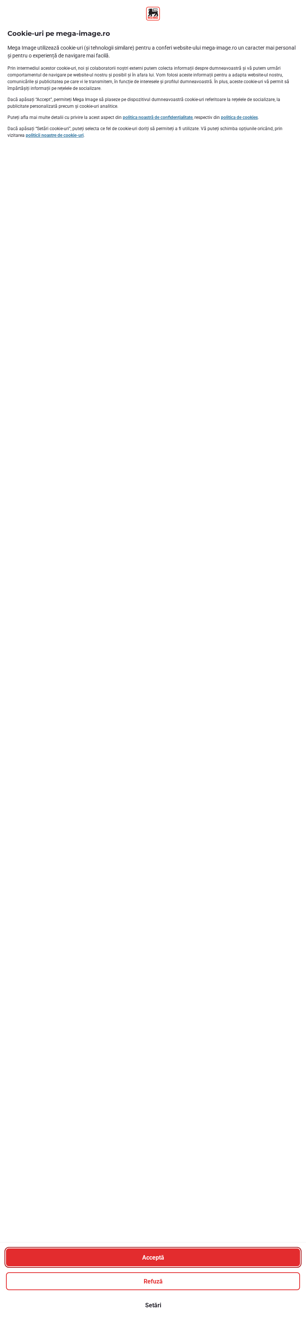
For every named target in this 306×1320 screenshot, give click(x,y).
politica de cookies (239, 117)
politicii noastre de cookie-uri (55, 135)
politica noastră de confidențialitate (158, 117)
